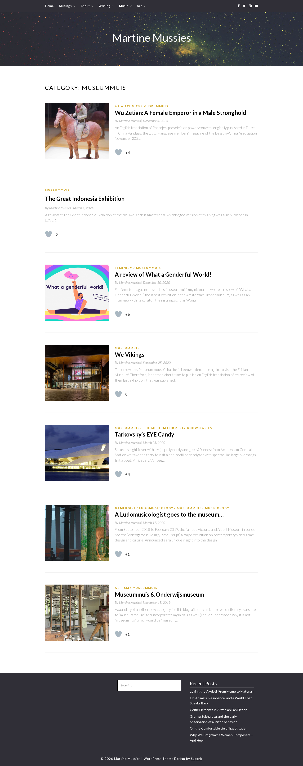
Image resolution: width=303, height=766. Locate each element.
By (129, 121)
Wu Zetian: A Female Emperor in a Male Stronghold (180, 112)
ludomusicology (156, 508)
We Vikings (129, 354)
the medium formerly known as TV (178, 428)
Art (139, 6)
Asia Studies (127, 106)
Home (49, 6)
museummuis (155, 106)
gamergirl (125, 508)
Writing (104, 6)
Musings (65, 6)
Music (123, 6)
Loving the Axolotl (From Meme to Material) (222, 691)
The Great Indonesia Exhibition (85, 198)
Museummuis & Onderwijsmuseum (159, 594)
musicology (217, 508)
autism (122, 588)
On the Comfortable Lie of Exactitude (217, 728)
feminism (124, 268)
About (85, 6)
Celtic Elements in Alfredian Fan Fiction (218, 710)
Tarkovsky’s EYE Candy (144, 434)
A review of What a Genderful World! (163, 274)
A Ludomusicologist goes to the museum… (169, 514)
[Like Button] (118, 152)
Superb (196, 759)
